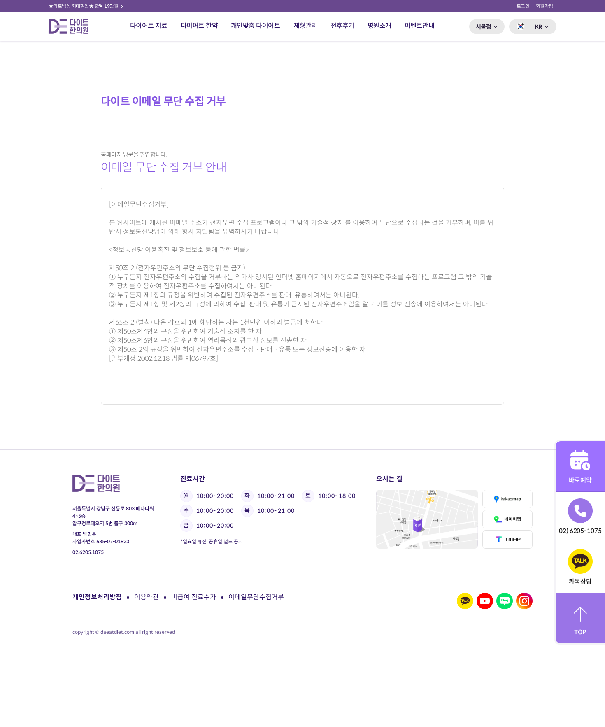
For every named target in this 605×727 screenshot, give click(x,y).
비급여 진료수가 (193, 597)
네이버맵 (507, 519)
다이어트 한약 (199, 25)
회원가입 (544, 6)
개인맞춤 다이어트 (255, 25)
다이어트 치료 (149, 25)
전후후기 (342, 25)
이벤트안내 (420, 25)
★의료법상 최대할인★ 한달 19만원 (84, 6)
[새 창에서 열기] (465, 601)
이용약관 (146, 597)
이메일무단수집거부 (256, 597)
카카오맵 (507, 499)
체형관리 (305, 25)
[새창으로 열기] (427, 519)
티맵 (507, 539)
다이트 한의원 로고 (72, 26)
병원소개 (379, 25)
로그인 (523, 6)
